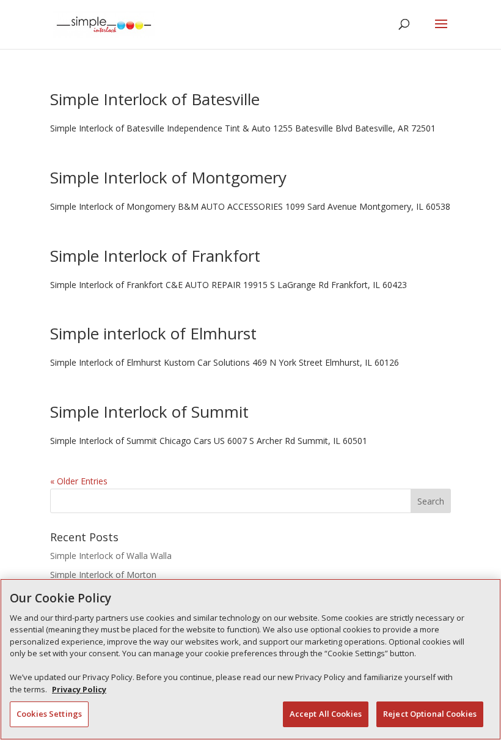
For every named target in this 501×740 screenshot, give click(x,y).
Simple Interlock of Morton (103, 574)
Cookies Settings (49, 713)
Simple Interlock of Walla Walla (111, 555)
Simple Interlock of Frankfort (155, 256)
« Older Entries (79, 481)
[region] (250, 659)
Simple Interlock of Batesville (155, 99)
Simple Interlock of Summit (149, 412)
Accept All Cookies (326, 713)
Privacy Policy (79, 689)
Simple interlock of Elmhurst (153, 333)
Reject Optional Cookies (430, 713)
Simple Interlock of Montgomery (168, 177)
